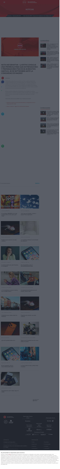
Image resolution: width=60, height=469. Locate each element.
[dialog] (29, 459)
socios (9, 454)
